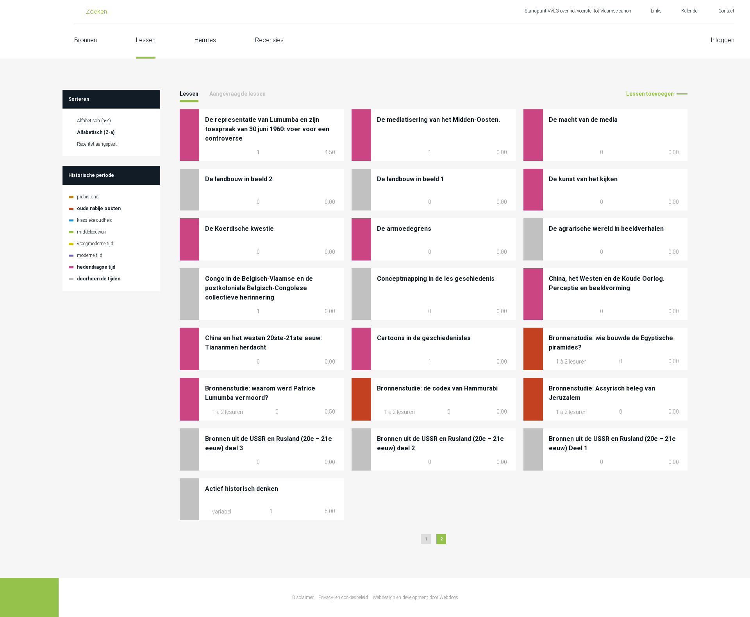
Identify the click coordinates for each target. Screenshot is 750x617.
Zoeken (96, 11)
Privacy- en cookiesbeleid (343, 597)
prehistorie (87, 197)
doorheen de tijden (98, 279)
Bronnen (85, 40)
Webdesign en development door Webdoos (415, 597)
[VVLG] (29, 29)
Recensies (269, 40)
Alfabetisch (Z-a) (95, 132)
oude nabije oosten (99, 208)
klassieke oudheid (94, 220)
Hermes (205, 40)
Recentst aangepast (97, 144)
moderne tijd (89, 255)
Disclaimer (303, 597)
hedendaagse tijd (96, 267)
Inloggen (722, 40)
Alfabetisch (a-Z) (94, 120)
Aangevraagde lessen (237, 94)
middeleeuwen (91, 232)
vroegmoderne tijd (95, 243)
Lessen (145, 40)
